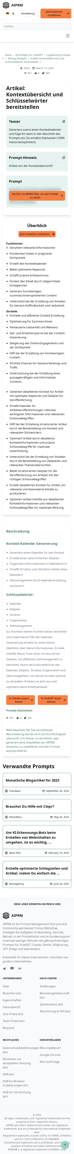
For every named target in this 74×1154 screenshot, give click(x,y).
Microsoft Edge (50, 1062)
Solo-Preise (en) (13, 1014)
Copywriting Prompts (58, 55)
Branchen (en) (12, 993)
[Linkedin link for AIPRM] (21, 969)
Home (8, 55)
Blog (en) (8, 1028)
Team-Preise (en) (13, 1021)
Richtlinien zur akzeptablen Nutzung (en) (17, 1063)
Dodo (27, 68)
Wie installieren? (50, 1048)
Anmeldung (28, 13)
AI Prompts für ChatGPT (29, 55)
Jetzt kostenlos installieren (54, 13)
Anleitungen (48, 986)
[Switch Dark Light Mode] (13, 13)
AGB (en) (8, 1074)
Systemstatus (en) (51, 1004)
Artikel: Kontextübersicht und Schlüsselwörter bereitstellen (34, 60)
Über (6, 986)
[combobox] (37, 26)
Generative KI (11, 1007)
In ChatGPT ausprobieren (51, 700)
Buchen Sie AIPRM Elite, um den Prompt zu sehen (35, 195)
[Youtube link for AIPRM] (12, 969)
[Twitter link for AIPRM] (4, 968)
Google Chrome (50, 1055)
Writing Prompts (18, 58)
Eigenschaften (12, 1000)
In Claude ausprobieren (19, 700)
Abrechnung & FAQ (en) (55, 1011)
